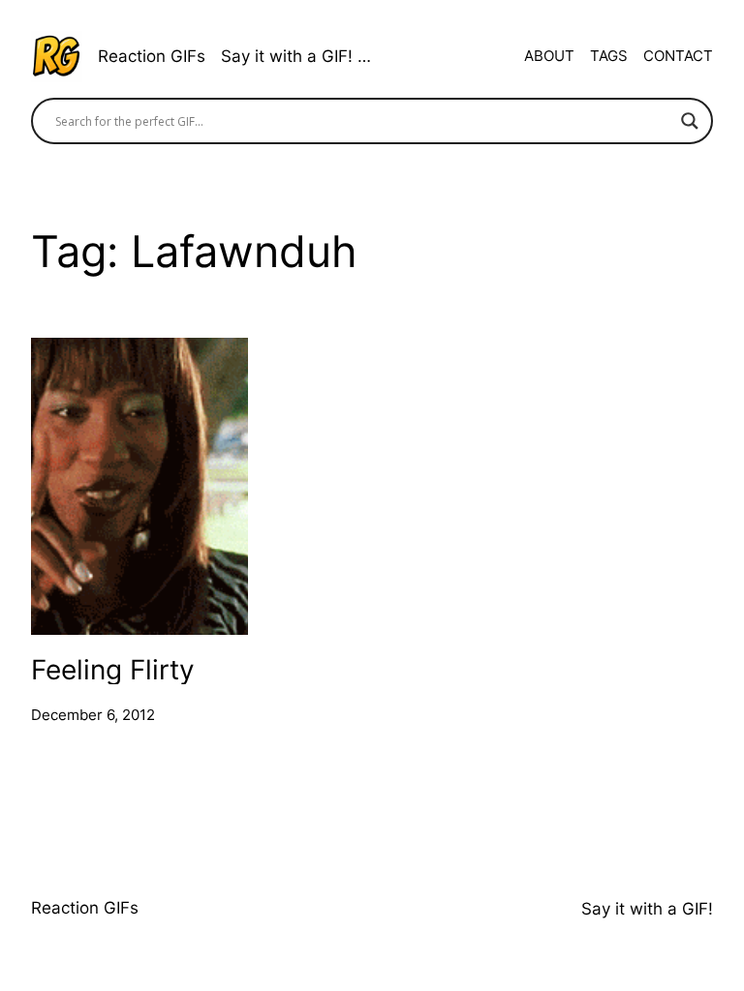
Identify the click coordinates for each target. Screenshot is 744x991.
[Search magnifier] (689, 121)
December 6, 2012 (93, 715)
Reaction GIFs (151, 56)
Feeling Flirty (113, 669)
